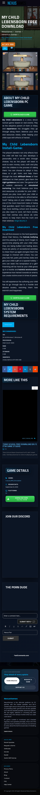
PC (6, 449)
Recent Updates (9, 742)
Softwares (7, 749)
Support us (20, 687)
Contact (6, 778)
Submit (11, 638)
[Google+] (15, 369)
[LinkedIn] (25, 369)
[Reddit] (35, 369)
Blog (5, 775)
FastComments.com (21, 655)
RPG (32, 438)
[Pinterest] (20, 369)
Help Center (7, 784)
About (6, 772)
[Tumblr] (30, 369)
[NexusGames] (17, 3)
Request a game (28, 681)
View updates (12, 681)
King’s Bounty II (21, 221)
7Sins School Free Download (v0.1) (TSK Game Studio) (20, 445)
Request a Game (9, 745)
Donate (6, 752)
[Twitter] (9, 369)
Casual (28, 438)
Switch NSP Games (10, 758)
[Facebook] (4, 369)
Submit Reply (25, 622)
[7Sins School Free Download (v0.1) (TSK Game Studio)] (20, 415)
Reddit (6, 755)
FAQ (5, 781)
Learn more (8, 731)
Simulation (17, 481)
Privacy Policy (8, 769)
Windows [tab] (8, 325)
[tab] (5, 47)
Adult (23, 438)
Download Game (21, 114)
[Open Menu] (3, 2)
